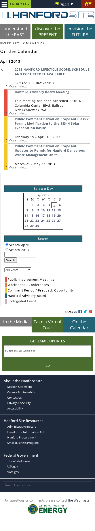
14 (26, 215)
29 (32, 226)
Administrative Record (21, 427)
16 (37, 215)
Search (10, 260)
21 (26, 220)
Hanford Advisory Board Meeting (42, 92)
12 (53, 210)
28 (26, 226)
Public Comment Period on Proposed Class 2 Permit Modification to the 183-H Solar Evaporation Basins (52, 123)
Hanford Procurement (21, 437)
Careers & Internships (21, 392)
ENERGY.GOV (19, 4)
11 (48, 210)
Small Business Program (23, 443)
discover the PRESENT (47, 32)
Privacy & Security (19, 403)
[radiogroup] (7, 244)
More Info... (17, 86)
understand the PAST (15, 32)
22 (32, 220)
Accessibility (15, 408)
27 (59, 220)
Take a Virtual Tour (47, 325)
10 (43, 210)
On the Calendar (79, 325)
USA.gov (12, 466)
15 (32, 215)
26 (53, 220)
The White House (18, 461)
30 (37, 226)
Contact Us (14, 398)
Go (48, 366)
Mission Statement (19, 387)
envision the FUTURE (79, 32)
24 (43, 220)
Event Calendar (32, 43)
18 (48, 215)
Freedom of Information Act (25, 432)
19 (53, 215)
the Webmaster (79, 500)
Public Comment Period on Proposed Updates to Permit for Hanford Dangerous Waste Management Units (50, 150)
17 (43, 215)
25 (48, 220)
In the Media (15, 322)
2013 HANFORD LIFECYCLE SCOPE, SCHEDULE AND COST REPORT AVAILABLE (52, 71)
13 (59, 210)
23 (37, 220)
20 (59, 215)
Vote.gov (13, 472)
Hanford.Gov (9, 43)
